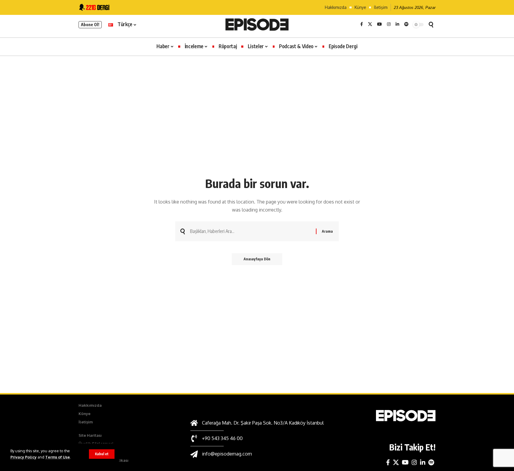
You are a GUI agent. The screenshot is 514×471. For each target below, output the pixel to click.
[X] (370, 24)
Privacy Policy (23, 457)
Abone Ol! (90, 24)
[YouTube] (379, 24)
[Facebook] (361, 24)
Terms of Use (57, 457)
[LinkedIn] (397, 24)
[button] (102, 454)
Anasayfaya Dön (257, 259)
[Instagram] (389, 24)
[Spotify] (406, 24)
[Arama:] (251, 231)
